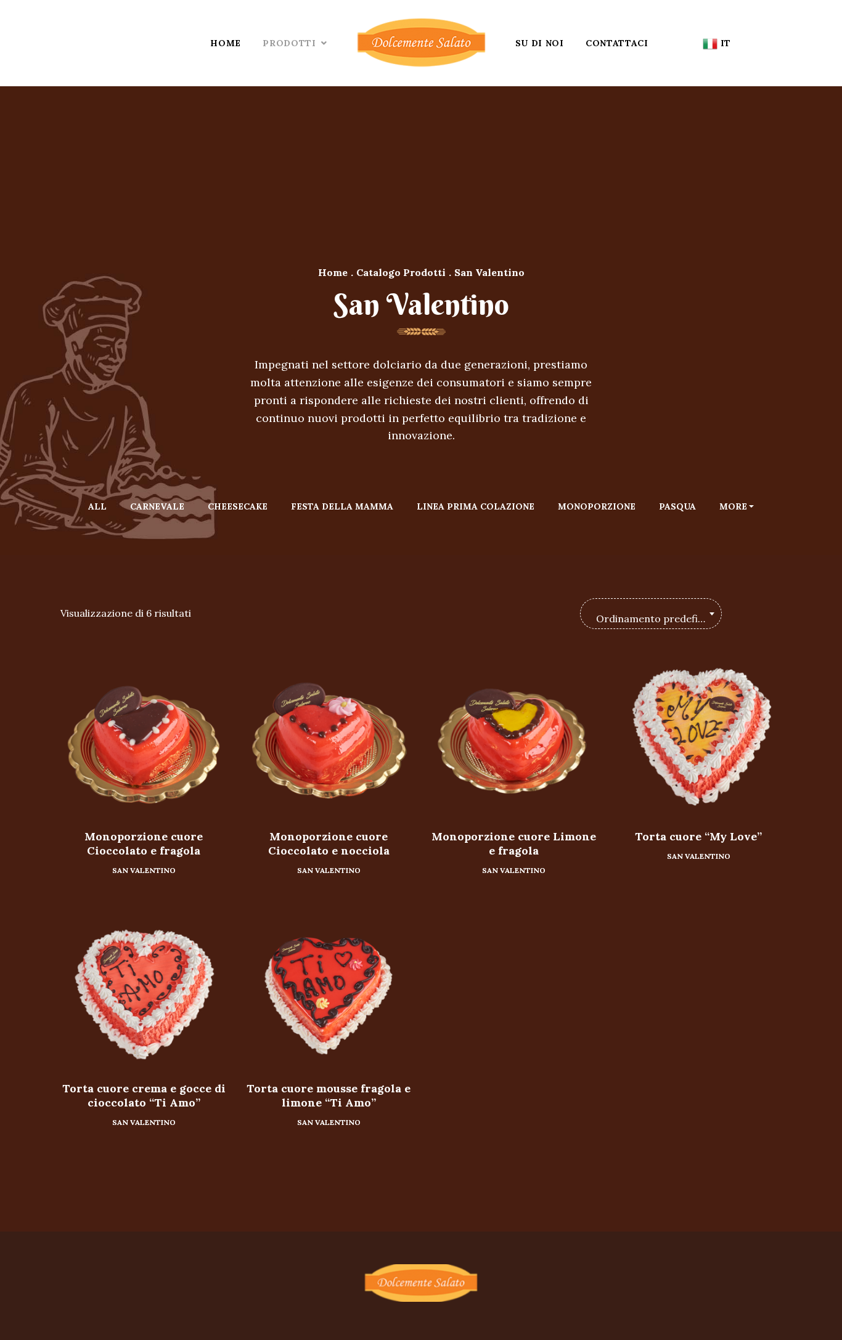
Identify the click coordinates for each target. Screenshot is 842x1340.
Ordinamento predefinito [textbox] (656, 618)
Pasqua (677, 506)
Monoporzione (597, 506)
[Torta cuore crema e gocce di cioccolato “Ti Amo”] (143, 989)
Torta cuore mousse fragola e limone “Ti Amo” (329, 1095)
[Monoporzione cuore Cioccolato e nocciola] (328, 737)
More (733, 506)
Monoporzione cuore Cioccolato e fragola (143, 843)
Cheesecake (238, 506)
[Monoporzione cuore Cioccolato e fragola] (143, 737)
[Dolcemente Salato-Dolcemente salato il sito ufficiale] (421, 43)
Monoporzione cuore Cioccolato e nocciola (329, 843)
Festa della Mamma (342, 506)
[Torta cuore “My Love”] (698, 737)
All (97, 506)
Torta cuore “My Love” (698, 836)
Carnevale (157, 506)
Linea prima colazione (475, 506)
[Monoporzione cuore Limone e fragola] (513, 737)
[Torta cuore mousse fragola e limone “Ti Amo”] (328, 989)
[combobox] (651, 613)
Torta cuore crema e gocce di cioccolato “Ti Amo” (144, 1095)
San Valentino (144, 870)
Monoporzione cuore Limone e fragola (513, 843)
